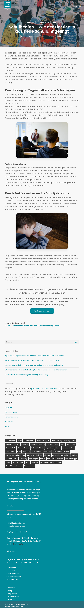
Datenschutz (13, 596)
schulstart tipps (71, 459)
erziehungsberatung (38, 444)
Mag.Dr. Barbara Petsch (34, 37)
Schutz (8, 462)
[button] (80, 6)
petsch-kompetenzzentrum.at (45, 388)
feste (62, 444)
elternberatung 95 (43, 441)
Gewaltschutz (11, 448)
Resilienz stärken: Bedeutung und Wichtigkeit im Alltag (26, 374)
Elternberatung (43, 22)
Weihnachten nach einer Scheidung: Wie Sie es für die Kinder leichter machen (36, 370)
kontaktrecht (10, 451)
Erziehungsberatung (16, 576)
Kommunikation (11, 417)
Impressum (12, 593)
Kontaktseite (18, 544)
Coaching (11, 570)
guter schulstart (37, 448)
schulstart (59, 459)
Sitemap (11, 599)
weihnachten (29, 466)
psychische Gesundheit (60, 455)
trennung (34, 462)
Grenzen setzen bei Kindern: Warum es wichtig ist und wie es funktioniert (34, 365)
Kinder (58, 448)
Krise (19, 451)
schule (42, 459)
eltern (20, 441)
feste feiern (71, 444)
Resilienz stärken (12, 459)
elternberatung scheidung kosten (64, 441)
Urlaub (59, 462)
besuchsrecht (11, 441)
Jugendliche (49, 448)
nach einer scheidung (34, 455)
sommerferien (18, 462)
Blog (10, 590)
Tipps (55, 22)
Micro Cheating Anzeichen (41, 451)
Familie (49, 444)
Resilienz (74, 455)
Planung (47, 455)
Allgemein (30, 22)
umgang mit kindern (47, 462)
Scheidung (23, 459)
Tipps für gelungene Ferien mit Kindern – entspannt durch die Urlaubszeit (34, 356)
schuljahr (50, 459)
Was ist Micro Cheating (14, 466)
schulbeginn (33, 459)
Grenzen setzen (23, 448)
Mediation (9, 421)
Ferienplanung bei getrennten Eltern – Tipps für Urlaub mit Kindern (32, 360)
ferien (56, 444)
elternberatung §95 (12, 444)
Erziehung (25, 444)
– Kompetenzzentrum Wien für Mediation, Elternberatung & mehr (32, 326)
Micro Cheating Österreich (15, 455)
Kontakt (11, 587)
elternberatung (29, 441)
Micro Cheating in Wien (61, 451)
